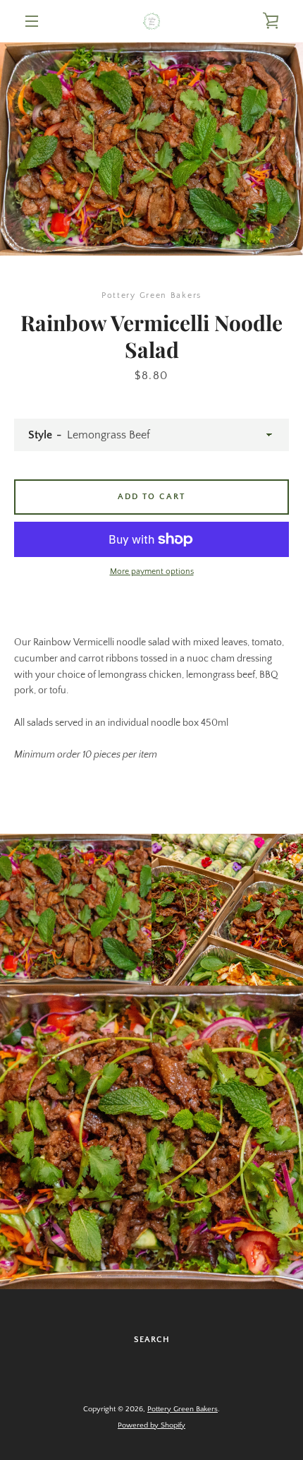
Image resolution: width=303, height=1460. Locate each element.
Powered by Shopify (151, 1425)
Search (152, 1339)
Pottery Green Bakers (182, 1409)
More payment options (152, 571)
